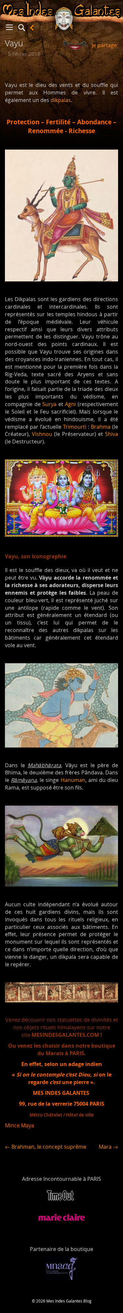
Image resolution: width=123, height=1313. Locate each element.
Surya (49, 404)
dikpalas (61, 100)
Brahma (101, 426)
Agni (70, 404)
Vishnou (42, 434)
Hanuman (73, 780)
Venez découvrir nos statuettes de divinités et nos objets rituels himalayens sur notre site (61, 1027)
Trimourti (74, 426)
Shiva (111, 434)
